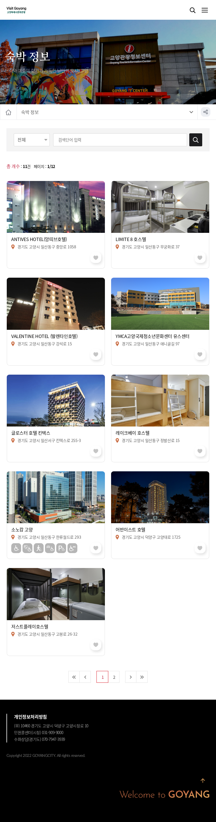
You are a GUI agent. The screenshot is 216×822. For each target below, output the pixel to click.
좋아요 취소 (95, 257)
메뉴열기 (204, 10)
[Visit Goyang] (24, 10)
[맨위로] (203, 780)
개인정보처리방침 (30, 716)
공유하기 (205, 112)
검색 (193, 10)
